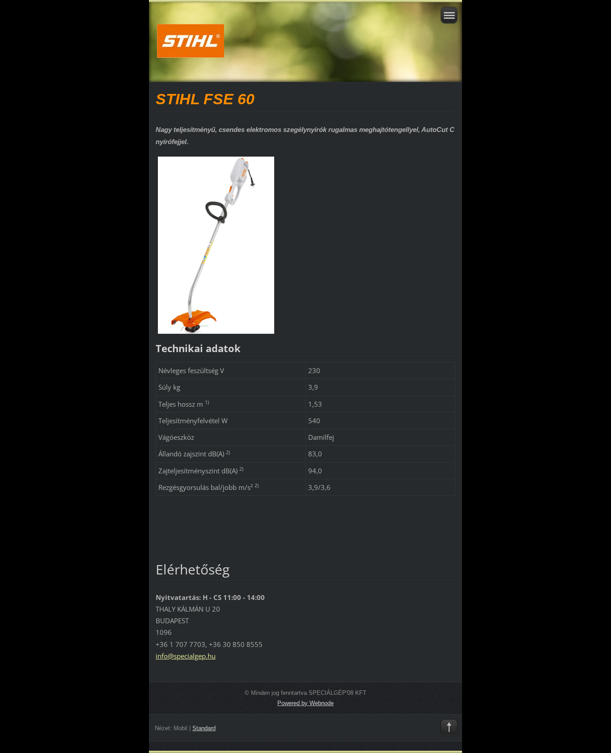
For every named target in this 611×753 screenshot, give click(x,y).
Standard (204, 728)
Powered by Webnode (305, 703)
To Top (449, 727)
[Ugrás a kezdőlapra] (305, 49)
